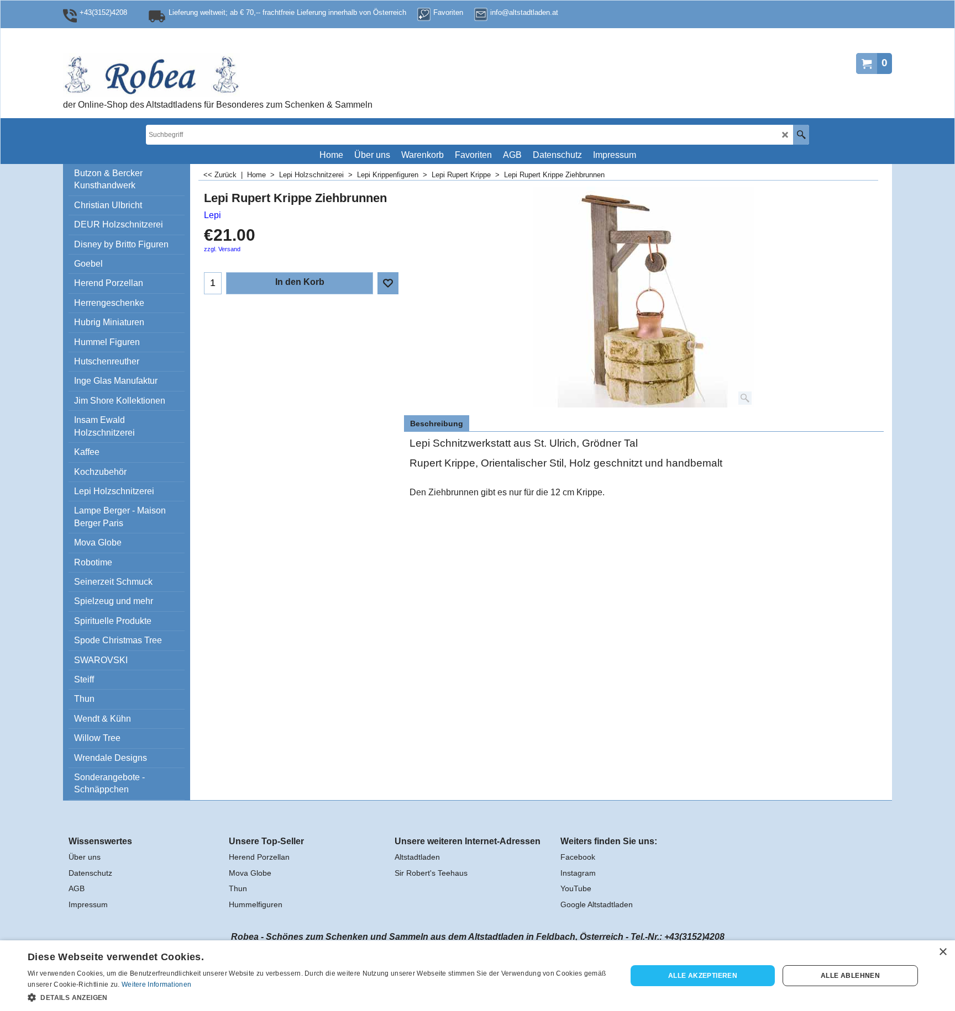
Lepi (212, 215)
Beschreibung (436, 423)
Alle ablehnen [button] (850, 976)
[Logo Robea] (187, 75)
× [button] (942, 952)
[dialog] (477, 975)
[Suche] (801, 135)
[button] (318, 997)
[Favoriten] (387, 283)
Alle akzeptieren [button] (702, 976)
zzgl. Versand (222, 249)
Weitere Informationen (156, 984)
